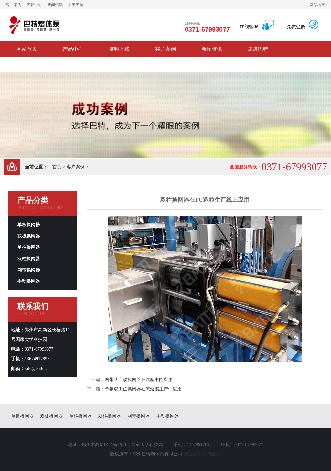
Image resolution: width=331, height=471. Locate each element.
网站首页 (26, 49)
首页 (56, 166)
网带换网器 (28, 270)
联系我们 (26, 64)
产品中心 (73, 49)
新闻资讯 (55, 5)
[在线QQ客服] (257, 28)
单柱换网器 (28, 247)
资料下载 (119, 49)
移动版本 (212, 454)
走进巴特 (258, 49)
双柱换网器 (28, 258)
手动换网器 (28, 281)
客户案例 (13, 5)
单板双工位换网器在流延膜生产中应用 (143, 389)
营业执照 (193, 454)
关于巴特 (75, 5)
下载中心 (34, 5)
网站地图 (317, 5)
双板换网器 (28, 236)
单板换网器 (28, 224)
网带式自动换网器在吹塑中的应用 (139, 379)
